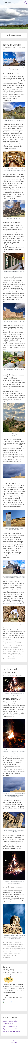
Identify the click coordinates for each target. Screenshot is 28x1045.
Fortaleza (9, 647)
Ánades (20, 675)
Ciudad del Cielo (8, 1023)
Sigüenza (10, 657)
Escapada (15, 944)
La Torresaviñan (17, 651)
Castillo (5, 646)
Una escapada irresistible (10, 1026)
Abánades (18, 942)
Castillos (10, 646)
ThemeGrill (14, 1042)
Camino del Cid (7, 644)
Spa (14, 657)
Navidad (18, 950)
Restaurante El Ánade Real (10, 655)
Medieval (13, 950)
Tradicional (17, 953)
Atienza (18, 642)
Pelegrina (10, 653)
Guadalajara (6, 649)
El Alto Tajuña (8, 642)
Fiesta (4, 946)
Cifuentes (15, 646)
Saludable (5, 953)
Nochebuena (6, 952)
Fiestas (8, 946)
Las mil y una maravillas (10, 1021)
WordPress (14, 1041)
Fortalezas (16, 647)
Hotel (16, 649)
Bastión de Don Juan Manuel (11, 1031)
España (5, 647)
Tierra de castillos (12, 45)
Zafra (22, 657)
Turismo (18, 657)
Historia (12, 649)
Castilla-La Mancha (16, 644)
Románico (16, 952)
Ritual (11, 952)
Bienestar (5, 944)
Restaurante (16, 653)
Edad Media (21, 646)
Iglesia (21, 948)
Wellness (10, 955)
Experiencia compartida (10, 1029)
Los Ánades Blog (8, 2)
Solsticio (11, 953)
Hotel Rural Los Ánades (12, 948)
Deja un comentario (10, 658)
